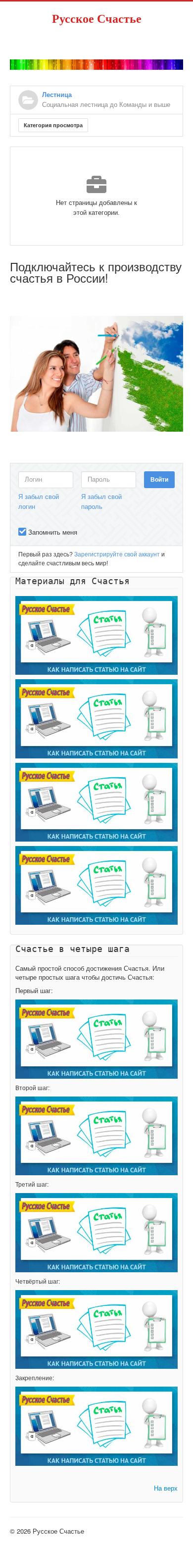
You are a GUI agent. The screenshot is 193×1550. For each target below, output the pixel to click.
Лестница (57, 95)
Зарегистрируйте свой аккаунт (117, 554)
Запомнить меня (52, 532)
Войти (159, 479)
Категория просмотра (53, 125)
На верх (166, 1488)
